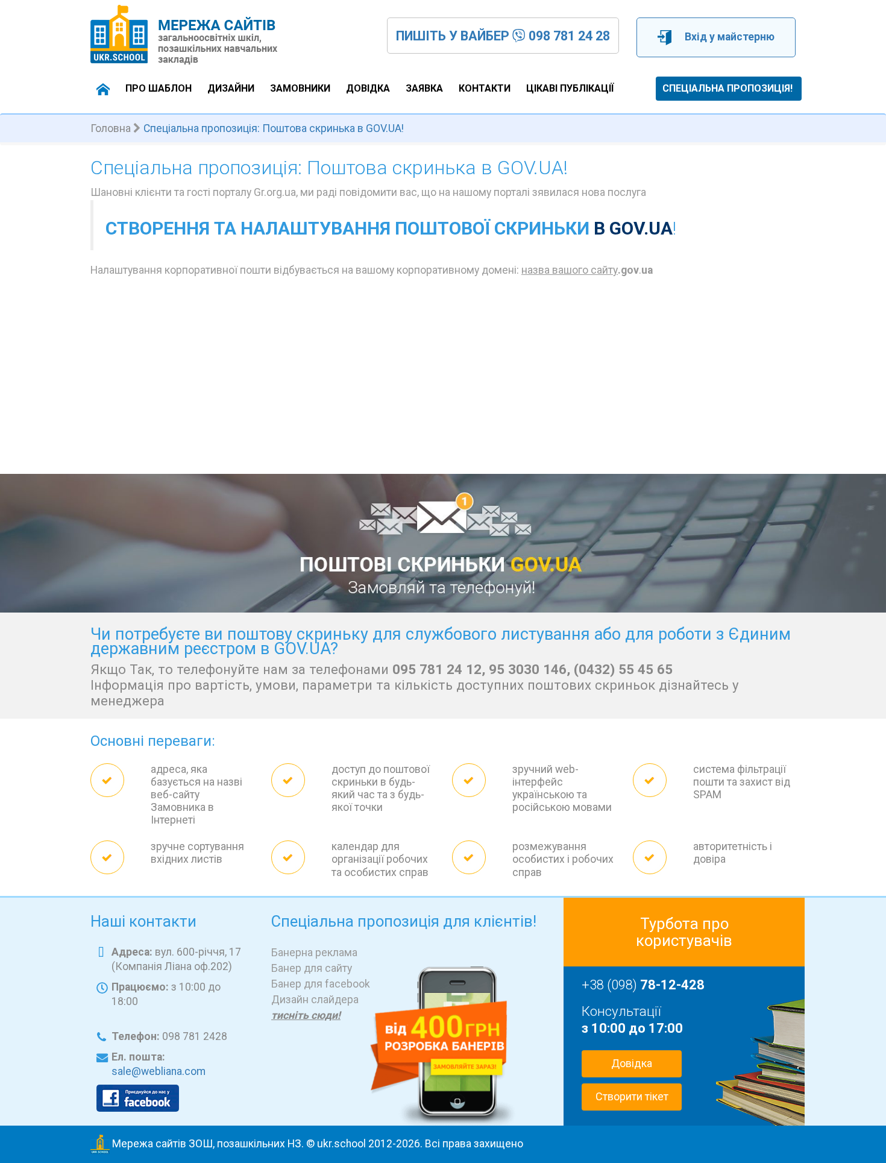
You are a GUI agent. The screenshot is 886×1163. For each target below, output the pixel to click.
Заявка (424, 88)
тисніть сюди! (306, 1015)
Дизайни (230, 88)
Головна (110, 128)
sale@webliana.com (159, 1071)
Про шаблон (158, 88)
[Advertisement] (443, 383)
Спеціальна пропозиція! (727, 88)
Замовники (300, 88)
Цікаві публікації (570, 88)
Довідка (368, 88)
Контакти (485, 88)
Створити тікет (631, 1096)
